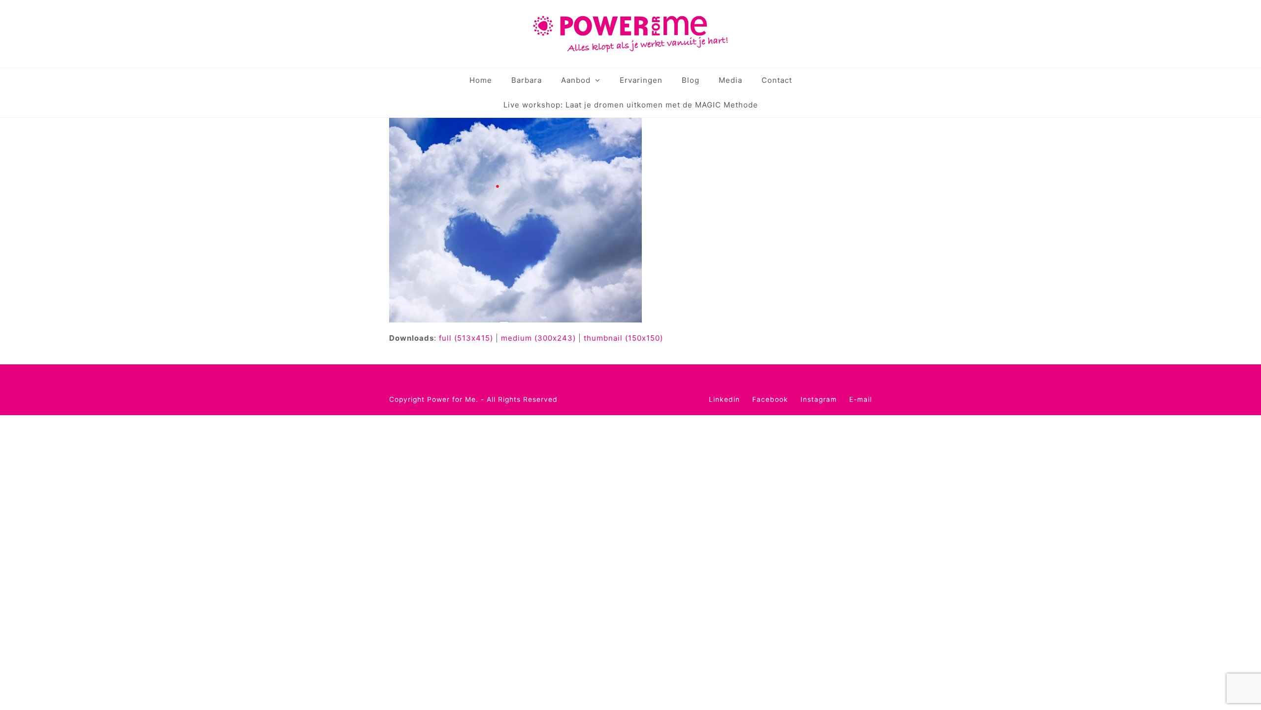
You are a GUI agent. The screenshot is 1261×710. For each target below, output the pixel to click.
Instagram (818, 399)
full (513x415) (466, 338)
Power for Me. (452, 399)
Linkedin (724, 399)
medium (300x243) (538, 338)
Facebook (770, 399)
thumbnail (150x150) (623, 338)
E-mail (860, 399)
